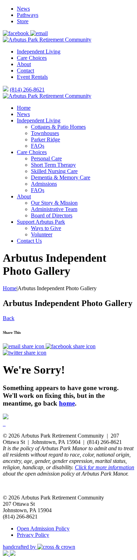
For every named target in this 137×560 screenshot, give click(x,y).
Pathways (27, 15)
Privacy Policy (33, 535)
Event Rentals (32, 77)
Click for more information (104, 467)
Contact (25, 71)
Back (8, 318)
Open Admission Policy (43, 529)
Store (22, 21)
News (23, 9)
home (67, 403)
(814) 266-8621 (27, 90)
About (24, 64)
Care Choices (32, 58)
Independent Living (38, 52)
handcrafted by (20, 547)
